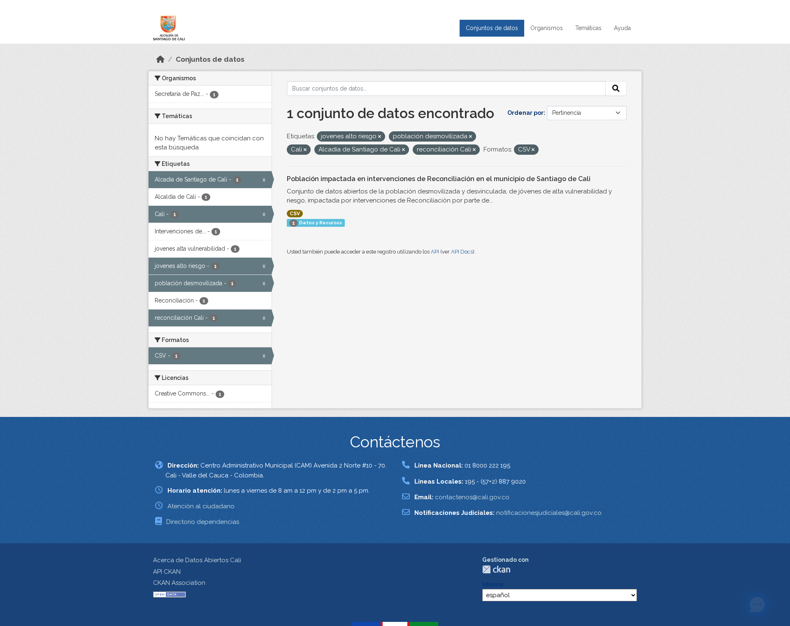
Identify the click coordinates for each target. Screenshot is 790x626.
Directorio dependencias (202, 522)
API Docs (462, 252)
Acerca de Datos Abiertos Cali (197, 560)
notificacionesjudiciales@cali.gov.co (549, 513)
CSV (295, 213)
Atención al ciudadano (201, 506)
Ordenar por (525, 112)
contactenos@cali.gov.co (472, 497)
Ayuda (622, 28)
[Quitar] (379, 137)
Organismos (546, 28)
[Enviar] (616, 88)
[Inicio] (160, 59)
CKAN (496, 569)
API (435, 252)
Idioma (492, 584)
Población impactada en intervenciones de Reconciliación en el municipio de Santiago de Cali (438, 179)
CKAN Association (179, 582)
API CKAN (167, 571)
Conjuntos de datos (492, 28)
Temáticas (588, 28)
